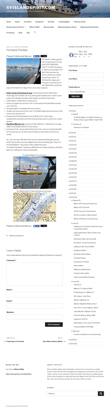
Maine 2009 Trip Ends (81, 207)
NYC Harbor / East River (82, 296)
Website (10, 312)
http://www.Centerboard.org (19, 93)
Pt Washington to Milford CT (84, 292)
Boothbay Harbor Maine (82, 254)
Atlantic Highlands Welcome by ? (85, 304)
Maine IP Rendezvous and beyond (86, 219)
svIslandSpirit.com (30, 7)
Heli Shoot (77, 285)
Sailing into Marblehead (82, 269)
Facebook (27, 22)
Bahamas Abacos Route (67, 27)
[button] (35, 32)
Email (9, 301)
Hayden (24, 47)
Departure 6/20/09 (81, 319)
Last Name (73, 79)
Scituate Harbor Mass (81, 273)
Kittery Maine (78, 265)
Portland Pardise (80, 258)
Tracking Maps (64, 22)
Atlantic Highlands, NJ (81, 300)
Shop (20, 33)
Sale (28, 33)
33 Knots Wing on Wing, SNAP (84, 315)
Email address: (74, 87)
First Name (73, 70)
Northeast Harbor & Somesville (85, 239)
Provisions (10, 33)
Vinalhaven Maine (80, 250)
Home (8, 22)
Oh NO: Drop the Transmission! (85, 211)
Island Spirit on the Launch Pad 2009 (87, 323)
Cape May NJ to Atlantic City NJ (85, 311)
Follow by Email (79, 22)
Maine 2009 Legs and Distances (85, 203)
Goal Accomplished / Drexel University (87, 334)
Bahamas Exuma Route (90, 27)
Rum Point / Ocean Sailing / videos (86, 308)
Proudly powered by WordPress (17, 406)
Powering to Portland (81, 262)
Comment (11, 260)
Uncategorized (16, 236)
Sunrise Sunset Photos (15, 27)
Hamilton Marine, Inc (15, 124)
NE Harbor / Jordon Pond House (85, 243)
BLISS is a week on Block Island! (85, 215)
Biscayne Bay (49, 27)
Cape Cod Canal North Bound (84, 277)
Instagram (39, 22)
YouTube (51, 22)
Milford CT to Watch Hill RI (83, 288)
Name (9, 290)
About (17, 22)
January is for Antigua (81, 127)
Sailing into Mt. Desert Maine (84, 247)
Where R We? (35, 27)
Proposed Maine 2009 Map (83, 327)
